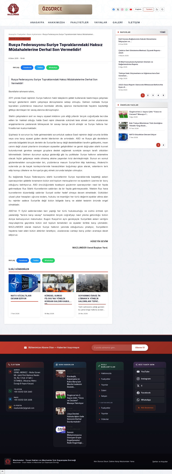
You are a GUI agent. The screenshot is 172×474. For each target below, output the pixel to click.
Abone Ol (140, 347)
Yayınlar (100, 22)
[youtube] (131, 9)
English (138, 9)
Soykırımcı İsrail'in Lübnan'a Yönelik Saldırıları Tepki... (89, 298)
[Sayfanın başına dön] (2, 472)
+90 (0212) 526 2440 (23, 392)
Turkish (149, 9)
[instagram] (122, 9)
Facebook (27, 68)
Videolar (105, 419)
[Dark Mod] (157, 9)
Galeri (118, 22)
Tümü (162, 32)
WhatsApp (53, 68)
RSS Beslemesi (147, 408)
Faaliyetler (80, 22)
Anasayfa (37, 22)
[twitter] (118, 9)
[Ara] (162, 9)
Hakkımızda (56, 22)
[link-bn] (65, 9)
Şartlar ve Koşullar (160, 461)
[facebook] (114, 9)
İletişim (134, 22)
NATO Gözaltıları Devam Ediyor (142, 134)
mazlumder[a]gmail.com (24, 408)
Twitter (40, 68)
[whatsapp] (126, 9)
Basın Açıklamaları (34, 34)
